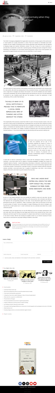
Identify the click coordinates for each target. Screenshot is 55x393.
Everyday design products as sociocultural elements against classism (17, 310)
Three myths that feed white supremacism (12, 293)
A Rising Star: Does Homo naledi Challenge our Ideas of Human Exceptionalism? (20, 295)
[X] (26, 233)
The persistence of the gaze (9, 298)
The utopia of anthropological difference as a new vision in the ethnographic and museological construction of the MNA (28, 306)
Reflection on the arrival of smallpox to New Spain (27, 280)
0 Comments (30, 36)
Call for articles (27, 391)
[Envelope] (31, 383)
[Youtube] (35, 383)
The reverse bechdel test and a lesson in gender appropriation (16, 300)
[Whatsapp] (29, 233)
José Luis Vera (8, 36)
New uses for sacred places (11, 279)
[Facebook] (23, 233)
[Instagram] (27, 383)
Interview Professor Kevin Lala (10, 289)
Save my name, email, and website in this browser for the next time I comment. (22, 257)
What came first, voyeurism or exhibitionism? (13, 297)
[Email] (31, 233)
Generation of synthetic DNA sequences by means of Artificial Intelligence (44, 279)
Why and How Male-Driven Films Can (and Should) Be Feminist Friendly (18, 291)
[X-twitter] (23, 383)
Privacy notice (27, 389)
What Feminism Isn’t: (8, 308)
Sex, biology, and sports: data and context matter (14, 304)
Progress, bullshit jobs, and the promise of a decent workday (16, 302)
